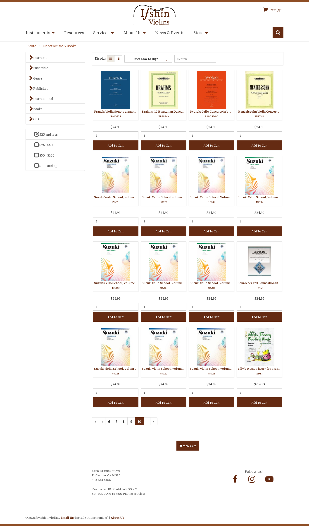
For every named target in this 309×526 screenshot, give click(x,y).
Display (100, 58)
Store (32, 45)
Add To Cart (116, 145)
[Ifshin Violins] (154, 14)
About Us (117, 517)
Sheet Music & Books (59, 45)
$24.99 (116, 212)
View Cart (189, 446)
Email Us (67, 517)
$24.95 (116, 126)
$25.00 (259, 383)
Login (30, 511)
